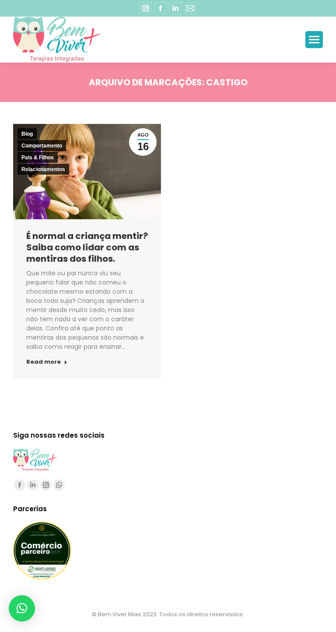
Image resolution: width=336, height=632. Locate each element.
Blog (27, 134)
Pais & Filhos (37, 157)
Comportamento (41, 146)
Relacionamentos (43, 169)
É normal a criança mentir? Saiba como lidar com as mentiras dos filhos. (87, 247)
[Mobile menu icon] (314, 39)
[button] (22, 608)
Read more (43, 362)
